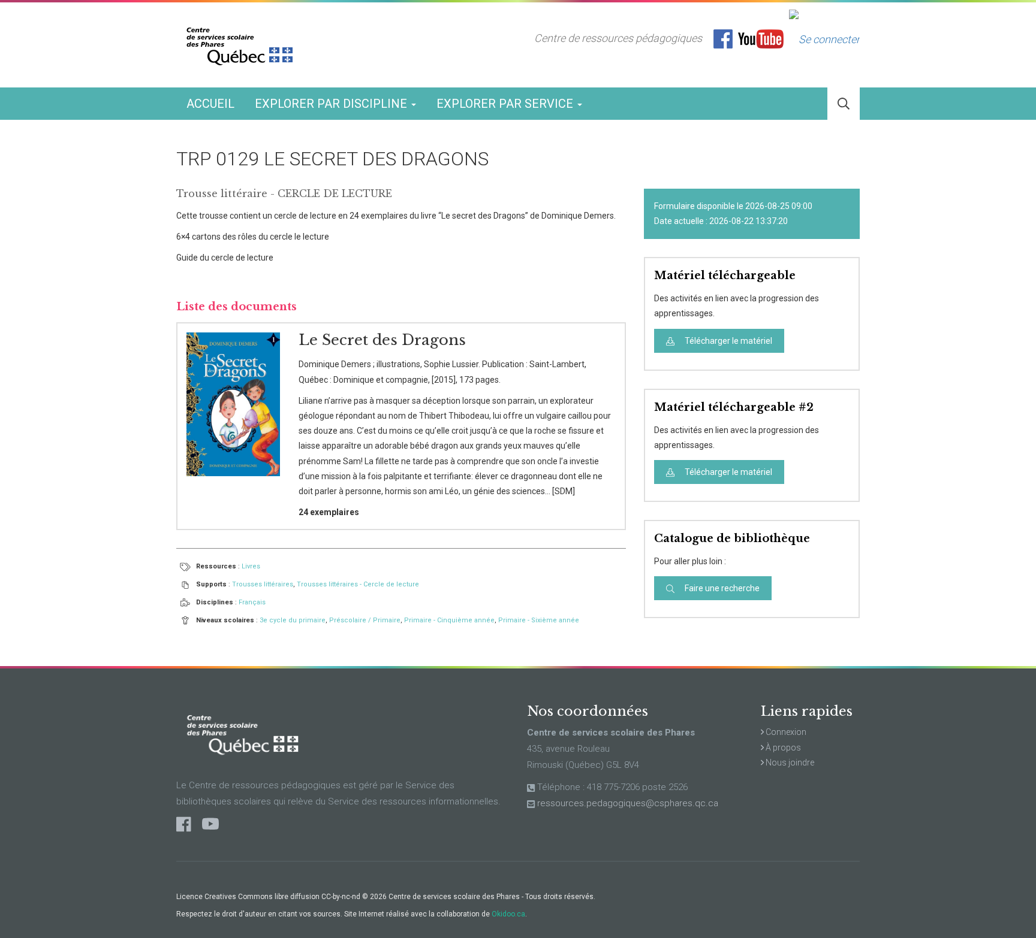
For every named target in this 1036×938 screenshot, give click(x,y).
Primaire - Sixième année (538, 620)
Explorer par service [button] (506, 103)
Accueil (210, 103)
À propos (782, 747)
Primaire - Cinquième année (449, 620)
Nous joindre (789, 762)
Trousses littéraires (262, 584)
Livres (251, 566)
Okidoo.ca (508, 914)
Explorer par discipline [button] (332, 103)
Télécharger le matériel (727, 341)
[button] (843, 103)
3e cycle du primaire (293, 620)
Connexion (785, 732)
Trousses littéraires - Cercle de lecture (358, 584)
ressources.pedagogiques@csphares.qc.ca (627, 803)
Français (252, 602)
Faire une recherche (721, 588)
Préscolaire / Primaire (364, 620)
